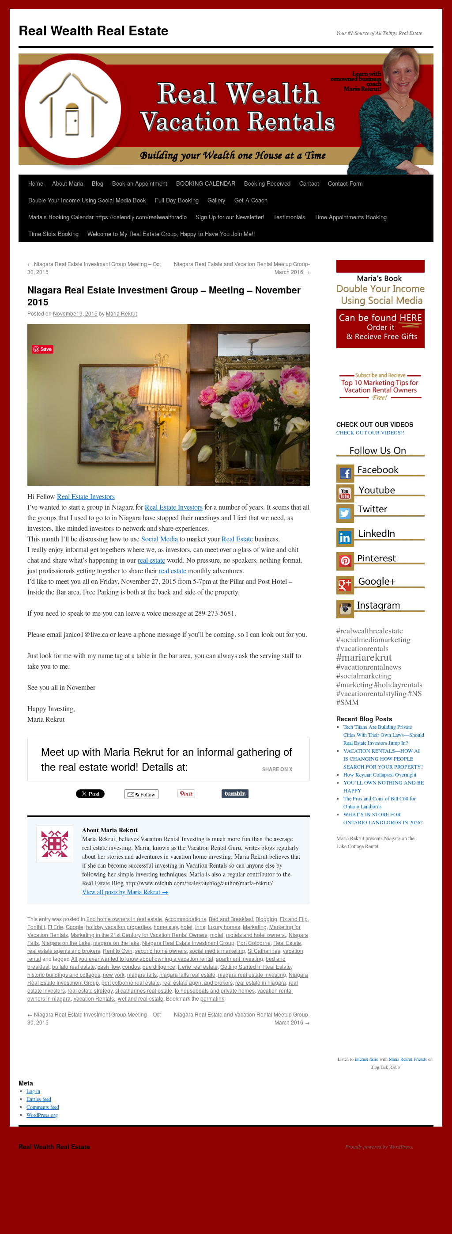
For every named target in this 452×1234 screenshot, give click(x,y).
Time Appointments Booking (350, 217)
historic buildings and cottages (63, 974)
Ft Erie (55, 926)
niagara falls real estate (187, 974)
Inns (200, 926)
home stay (166, 926)
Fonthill (36, 926)
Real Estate (237, 538)
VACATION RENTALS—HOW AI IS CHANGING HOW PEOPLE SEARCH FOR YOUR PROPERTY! (383, 758)
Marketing (255, 926)
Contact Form (345, 183)
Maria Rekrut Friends (408, 1006)
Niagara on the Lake (65, 942)
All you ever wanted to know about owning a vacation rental (142, 958)
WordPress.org (42, 1078)
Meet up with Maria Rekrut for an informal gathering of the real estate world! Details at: (166, 758)
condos (131, 966)
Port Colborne (254, 942)
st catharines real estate (143, 990)
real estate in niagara (260, 982)
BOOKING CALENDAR (205, 183)
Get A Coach (250, 200)
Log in (33, 1054)
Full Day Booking (177, 200)
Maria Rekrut (121, 313)
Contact (309, 183)
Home (35, 183)
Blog (97, 183)
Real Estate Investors (86, 496)
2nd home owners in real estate (124, 918)
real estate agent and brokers (197, 982)
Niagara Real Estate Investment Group (188, 942)
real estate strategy (90, 990)
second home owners (161, 950)
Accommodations (185, 918)
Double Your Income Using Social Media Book (87, 200)
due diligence (159, 966)
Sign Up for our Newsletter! (230, 217)
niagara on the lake (116, 942)
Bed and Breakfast (231, 918)
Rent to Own (117, 950)
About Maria (67, 183)
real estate (151, 559)
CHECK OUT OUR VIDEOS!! (370, 432)
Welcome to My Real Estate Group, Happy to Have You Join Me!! (171, 233)
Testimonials (289, 217)
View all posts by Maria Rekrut (125, 891)
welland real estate (140, 998)
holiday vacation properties (118, 926)
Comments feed (42, 1070)
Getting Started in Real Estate (255, 966)
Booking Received (267, 183)
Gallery (216, 200)
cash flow (109, 966)
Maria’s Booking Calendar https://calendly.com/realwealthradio (107, 217)
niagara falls (142, 974)
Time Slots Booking (53, 233)
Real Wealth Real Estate (94, 29)
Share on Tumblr (235, 793)
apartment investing (239, 958)
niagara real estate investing (252, 974)
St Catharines (264, 950)
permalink (212, 998)
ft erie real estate (198, 966)
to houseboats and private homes (215, 990)
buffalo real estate (73, 966)
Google (74, 926)
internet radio (366, 1006)
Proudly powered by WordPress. (379, 1109)
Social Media (159, 538)
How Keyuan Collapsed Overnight (379, 774)
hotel (186, 926)
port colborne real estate (131, 982)
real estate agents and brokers (63, 950)
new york (113, 974)
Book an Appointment (139, 183)
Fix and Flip (294, 918)
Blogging (266, 918)
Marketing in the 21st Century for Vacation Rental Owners (139, 934)
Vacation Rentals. (94, 998)
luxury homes (224, 926)
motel (216, 934)
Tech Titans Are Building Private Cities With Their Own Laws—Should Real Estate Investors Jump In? (383, 734)
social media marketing (217, 950)
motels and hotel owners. (256, 934)
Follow (147, 794)
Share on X (277, 769)
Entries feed (38, 1062)
